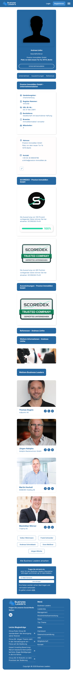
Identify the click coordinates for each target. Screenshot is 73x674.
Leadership (41, 609)
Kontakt (40, 644)
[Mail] (52, 411)
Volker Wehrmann (27, 538)
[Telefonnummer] (48, 411)
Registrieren (59, 4)
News (39, 619)
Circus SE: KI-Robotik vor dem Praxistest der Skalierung (20, 659)
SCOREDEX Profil (34, 221)
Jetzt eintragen (36, 581)
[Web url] (45, 411)
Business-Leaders (44, 605)
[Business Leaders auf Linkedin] (10, 615)
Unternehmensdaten (36, 66)
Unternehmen (24, 76)
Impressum (41, 631)
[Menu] (68, 3)
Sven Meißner (48, 544)
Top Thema (41, 622)
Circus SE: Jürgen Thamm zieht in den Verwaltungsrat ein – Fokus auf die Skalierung (20, 641)
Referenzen (50, 76)
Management (42, 612)
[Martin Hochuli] (36, 471)
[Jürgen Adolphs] (36, 432)
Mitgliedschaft (42, 641)
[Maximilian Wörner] (36, 510)
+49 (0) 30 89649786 (30, 158)
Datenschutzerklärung (45, 634)
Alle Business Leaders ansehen (34, 561)
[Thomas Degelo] (36, 393)
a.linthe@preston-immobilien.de (34, 160)
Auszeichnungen (37, 76)
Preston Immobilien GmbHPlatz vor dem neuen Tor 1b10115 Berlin (32, 145)
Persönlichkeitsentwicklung (47, 616)
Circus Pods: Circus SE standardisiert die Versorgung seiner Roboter (20, 633)
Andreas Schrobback (28, 544)
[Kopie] (22, 168)
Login (48, 4)
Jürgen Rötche (36, 551)
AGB (33, 590)
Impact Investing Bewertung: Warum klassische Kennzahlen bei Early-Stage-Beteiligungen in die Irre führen (20, 650)
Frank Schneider (47, 538)
